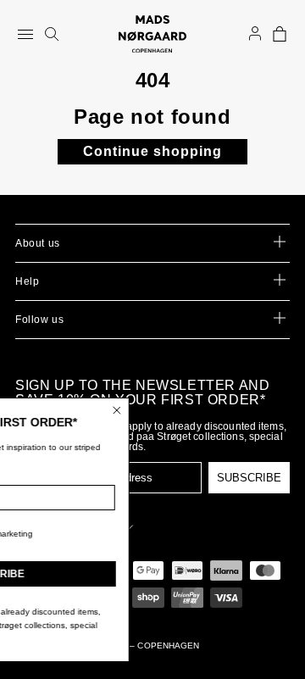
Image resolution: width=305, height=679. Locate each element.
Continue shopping (152, 151)
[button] (279, 34)
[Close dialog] (145, 410)
